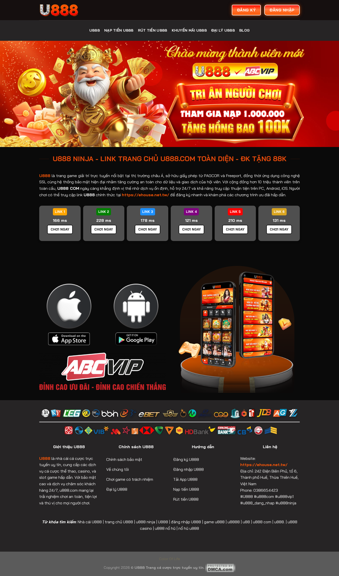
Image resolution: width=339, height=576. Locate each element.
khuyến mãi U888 (189, 30)
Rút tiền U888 (152, 30)
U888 (94, 30)
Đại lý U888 (223, 30)
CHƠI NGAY (60, 229)
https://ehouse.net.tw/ (264, 464)
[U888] (76, 10)
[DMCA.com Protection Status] (220, 567)
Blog (244, 30)
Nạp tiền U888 (119, 30)
